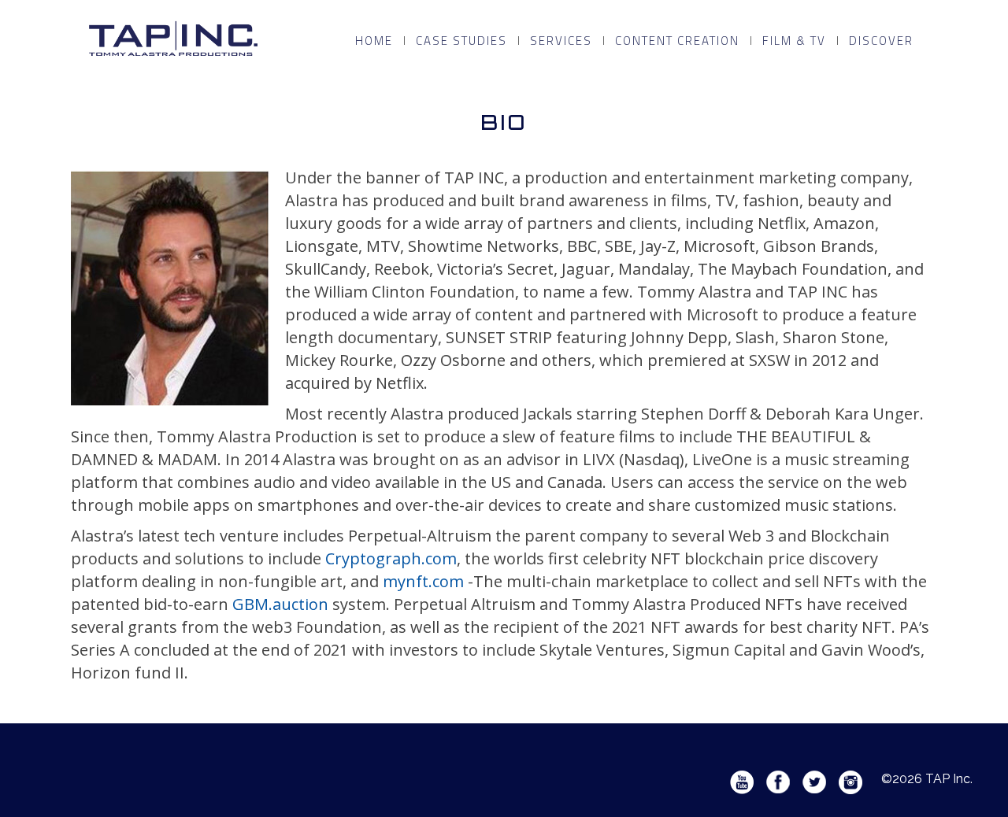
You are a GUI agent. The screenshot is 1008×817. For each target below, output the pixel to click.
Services (561, 40)
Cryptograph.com (391, 558)
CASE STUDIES (461, 40)
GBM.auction (280, 604)
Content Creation (677, 40)
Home (374, 40)
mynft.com (423, 581)
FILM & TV (794, 40)
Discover (881, 40)
